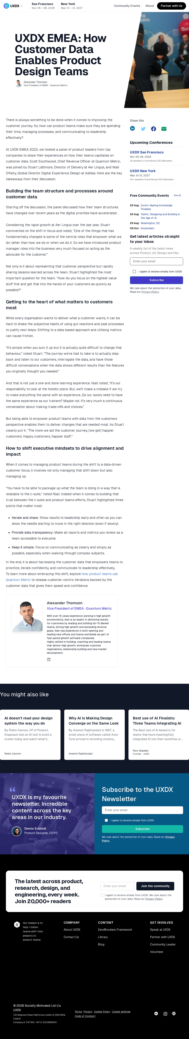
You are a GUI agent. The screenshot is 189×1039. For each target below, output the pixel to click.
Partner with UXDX (162, 937)
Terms (78, 1011)
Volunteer (156, 952)
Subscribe (157, 280)
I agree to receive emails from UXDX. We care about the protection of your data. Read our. (138, 897)
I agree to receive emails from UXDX (160, 271)
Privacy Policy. (150, 291)
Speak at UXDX (160, 929)
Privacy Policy (153, 898)
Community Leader (163, 944)
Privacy (87, 1011)
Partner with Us (171, 6)
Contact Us (71, 937)
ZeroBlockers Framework (115, 929)
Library (103, 937)
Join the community (155, 886)
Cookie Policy (102, 1011)
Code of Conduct (85, 1016)
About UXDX (72, 929)
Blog (101, 944)
